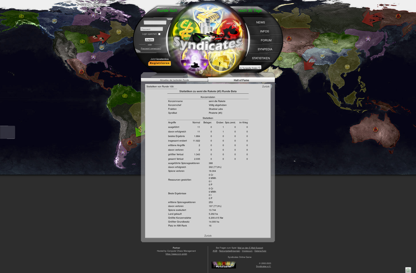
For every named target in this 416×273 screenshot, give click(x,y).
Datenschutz (260, 250)
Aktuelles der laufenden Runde (174, 80)
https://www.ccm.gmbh (176, 253)
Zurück (265, 86)
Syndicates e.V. (263, 266)
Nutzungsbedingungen (229, 250)
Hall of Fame (241, 80)
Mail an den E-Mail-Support (250, 247)
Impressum (247, 250)
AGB (215, 250)
